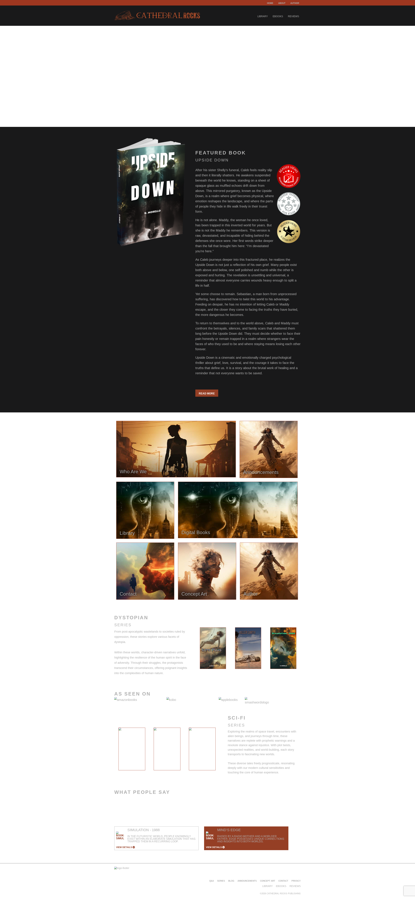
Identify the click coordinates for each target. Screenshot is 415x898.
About (281, 3)
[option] (213, 648)
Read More (207, 393)
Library (262, 16)
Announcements (247, 881)
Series (221, 881)
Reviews (293, 16)
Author (294, 3)
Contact (283, 881)
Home (270, 3)
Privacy (296, 881)
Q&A (211, 881)
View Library (127, 105)
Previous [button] (193, 649)
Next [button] (303, 649)
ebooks (278, 16)
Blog (231, 881)
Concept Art (267, 881)
